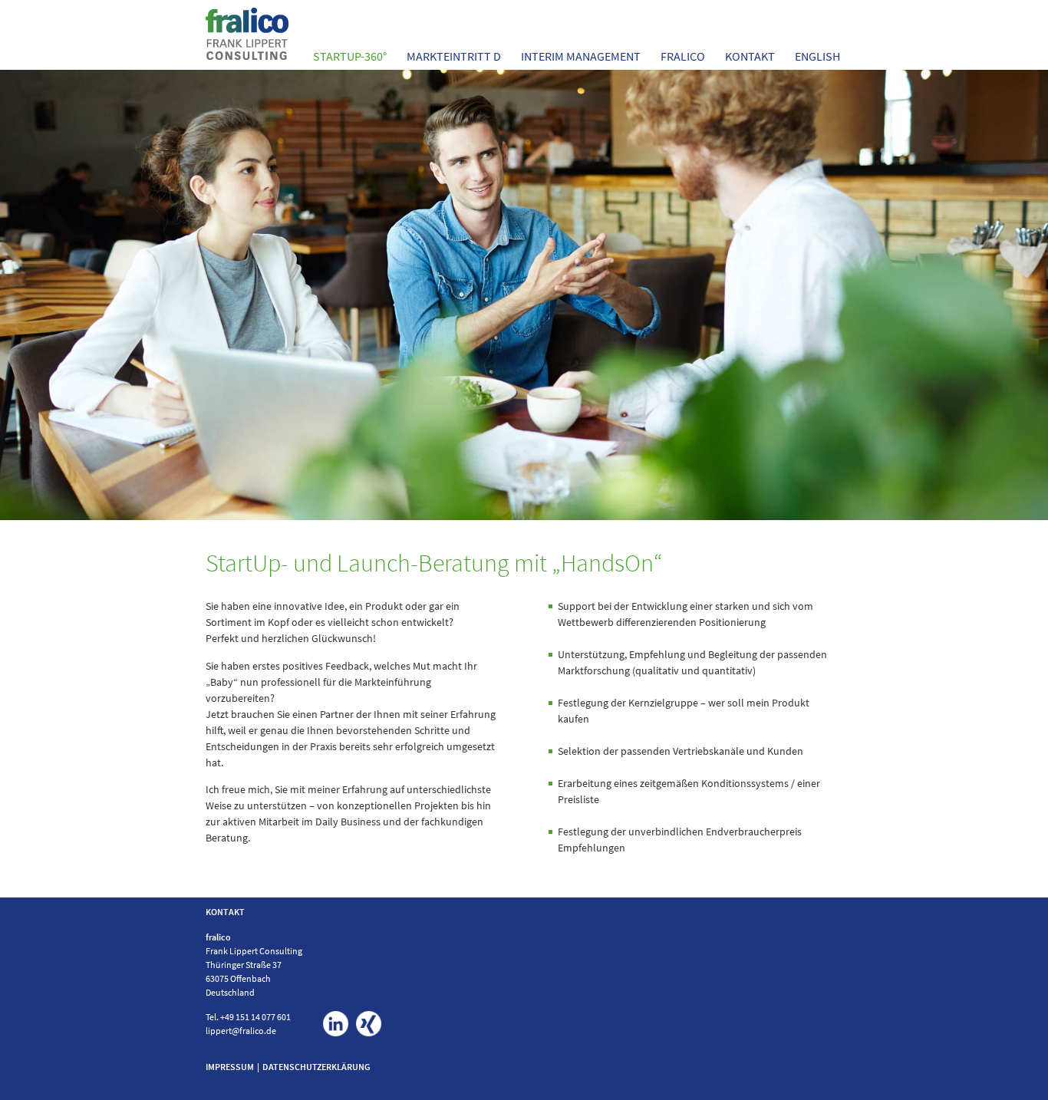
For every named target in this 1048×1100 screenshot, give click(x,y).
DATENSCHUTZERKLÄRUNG (316, 1066)
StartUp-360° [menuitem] (350, 56)
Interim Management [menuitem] (581, 56)
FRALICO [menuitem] (683, 56)
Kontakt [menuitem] (750, 56)
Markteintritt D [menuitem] (454, 56)
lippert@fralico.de (241, 1030)
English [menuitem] (817, 56)
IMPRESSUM (230, 1066)
